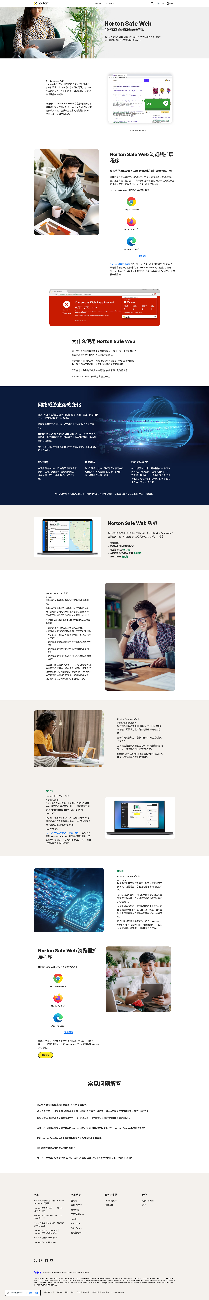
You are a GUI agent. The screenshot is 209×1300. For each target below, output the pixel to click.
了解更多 (142, 256)
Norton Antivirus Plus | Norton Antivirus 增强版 (49, 1202)
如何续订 (108, 1205)
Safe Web (76, 1223)
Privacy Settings (117, 1292)
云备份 (74, 1219)
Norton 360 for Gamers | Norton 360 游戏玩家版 (46, 1231)
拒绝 (36, 1293)
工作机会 (58, 1292)
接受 (30, 1293)
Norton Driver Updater (45, 1242)
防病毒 (74, 1200)
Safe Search (77, 1228)
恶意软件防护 (77, 1214)
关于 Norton (147, 1200)
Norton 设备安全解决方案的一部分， (63, 833)
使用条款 (86, 1292)
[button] (104, 1105)
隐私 (72, 1292)
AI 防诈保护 (76, 1205)
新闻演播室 (48, 1292)
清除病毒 (75, 1210)
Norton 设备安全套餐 (120, 264)
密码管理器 (76, 1232)
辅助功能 (95, 1292)
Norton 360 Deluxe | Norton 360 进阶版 (48, 1217)
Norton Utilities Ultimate (46, 1237)
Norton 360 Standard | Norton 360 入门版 (49, 1209)
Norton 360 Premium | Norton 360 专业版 (49, 1224)
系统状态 (105, 1292)
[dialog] (23, 1293)
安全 (78, 1292)
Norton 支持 (110, 1200)
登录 (144, 1205)
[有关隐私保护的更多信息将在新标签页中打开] (25, 1293)
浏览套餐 (45, 1055)
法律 (66, 1292)
